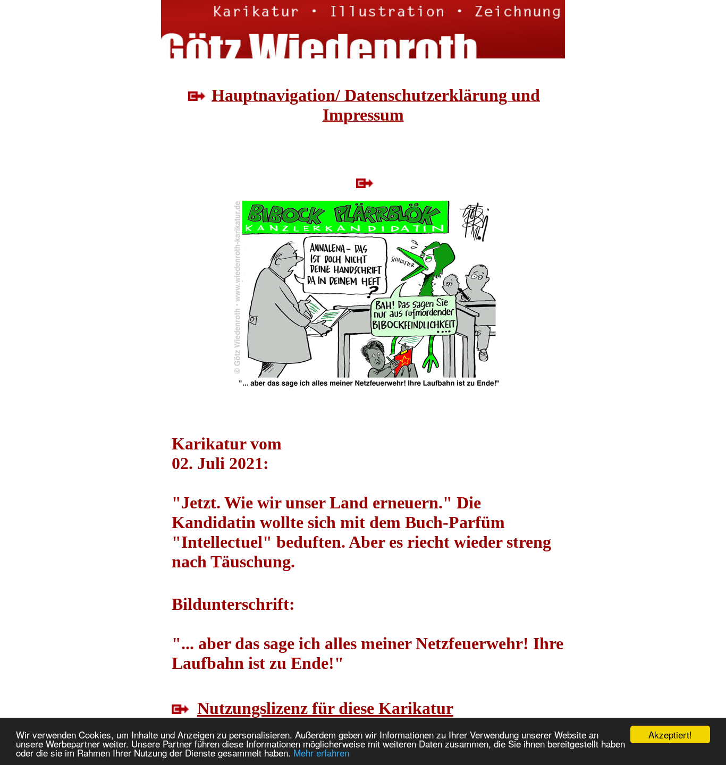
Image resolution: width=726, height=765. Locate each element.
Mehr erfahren (321, 752)
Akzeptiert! (670, 734)
